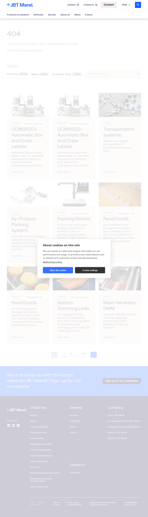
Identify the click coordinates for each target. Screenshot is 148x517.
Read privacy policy (52, 262)
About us (65, 15)
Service (52, 15)
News (77, 15)
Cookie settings (90, 270)
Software (38, 15)
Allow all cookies (58, 270)
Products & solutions (18, 15)
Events (88, 15)
